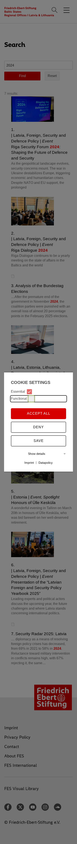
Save (39, 441)
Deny (38, 427)
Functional (19, 398)
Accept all (38, 413)
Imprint (29, 462)
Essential (18, 391)
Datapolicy (45, 462)
